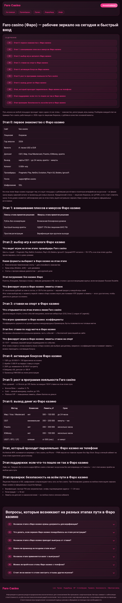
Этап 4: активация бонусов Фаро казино (31, 69)
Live (54, 588)
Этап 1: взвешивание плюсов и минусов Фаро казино (37, 49)
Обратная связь (113, 588)
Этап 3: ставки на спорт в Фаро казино (31, 63)
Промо (37, 12)
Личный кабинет (109, 5)
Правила (91, 588)
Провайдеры (25, 12)
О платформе (82, 588)
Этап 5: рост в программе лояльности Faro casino (36, 76)
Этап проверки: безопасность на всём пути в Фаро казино (40, 103)
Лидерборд (49, 12)
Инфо (60, 12)
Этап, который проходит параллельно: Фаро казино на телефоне (42, 89)
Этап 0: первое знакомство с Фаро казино (32, 43)
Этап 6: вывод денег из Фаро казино (30, 83)
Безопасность (101, 588)
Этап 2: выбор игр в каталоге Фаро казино (32, 56)
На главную (10, 12)
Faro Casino (12, 5)
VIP (74, 588)
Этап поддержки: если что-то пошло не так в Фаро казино (40, 96)
